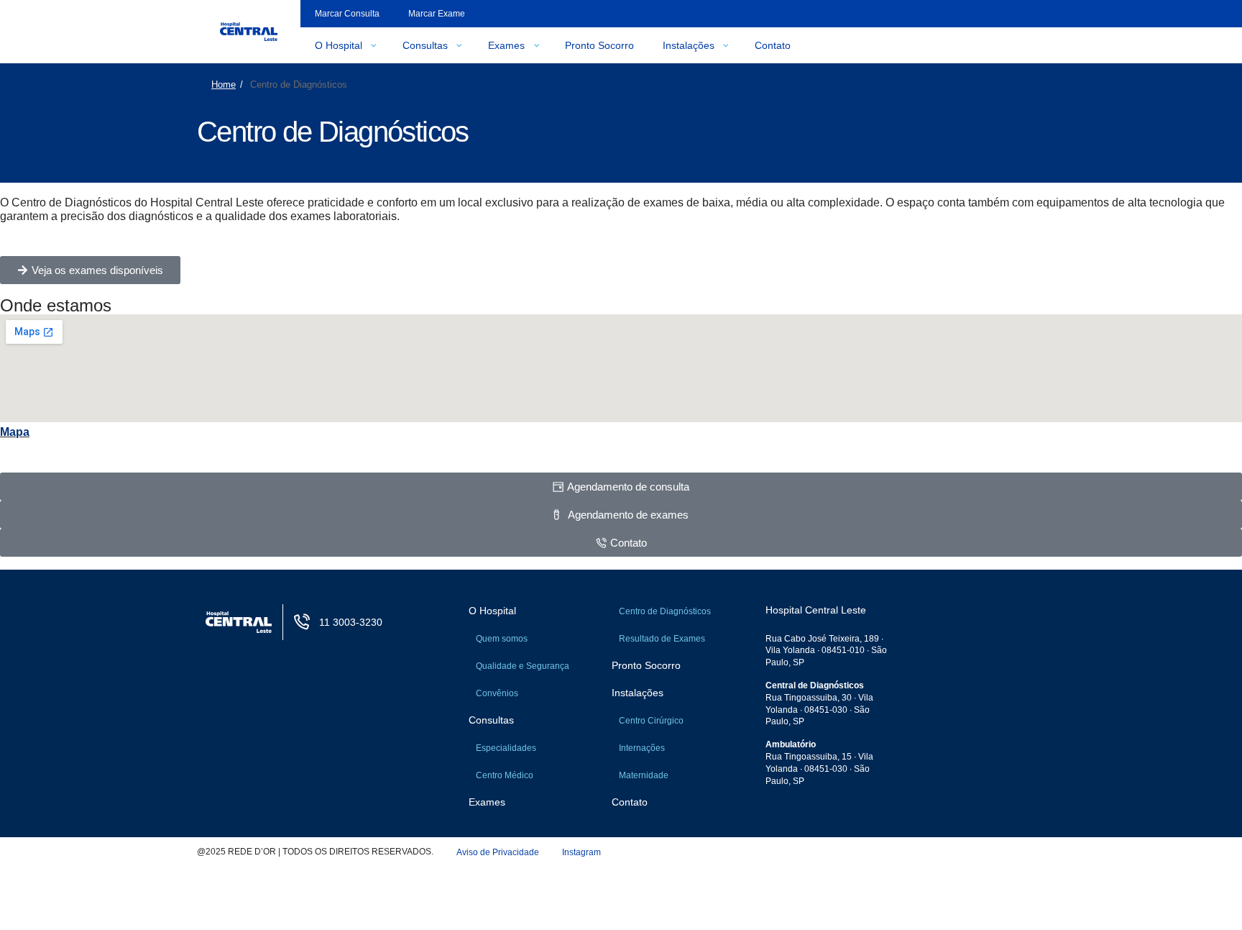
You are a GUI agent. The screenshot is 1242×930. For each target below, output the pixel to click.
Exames (506, 45)
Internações (642, 748)
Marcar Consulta (347, 14)
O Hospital (338, 45)
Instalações (688, 45)
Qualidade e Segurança (522, 666)
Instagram (581, 852)
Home (223, 84)
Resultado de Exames (662, 639)
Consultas (425, 45)
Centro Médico (504, 775)
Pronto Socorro (599, 45)
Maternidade (643, 775)
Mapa (14, 432)
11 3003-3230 (350, 622)
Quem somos (502, 639)
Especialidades (506, 748)
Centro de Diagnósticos (665, 611)
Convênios (497, 693)
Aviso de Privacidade (497, 852)
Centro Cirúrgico (651, 721)
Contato (773, 45)
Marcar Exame (436, 14)
